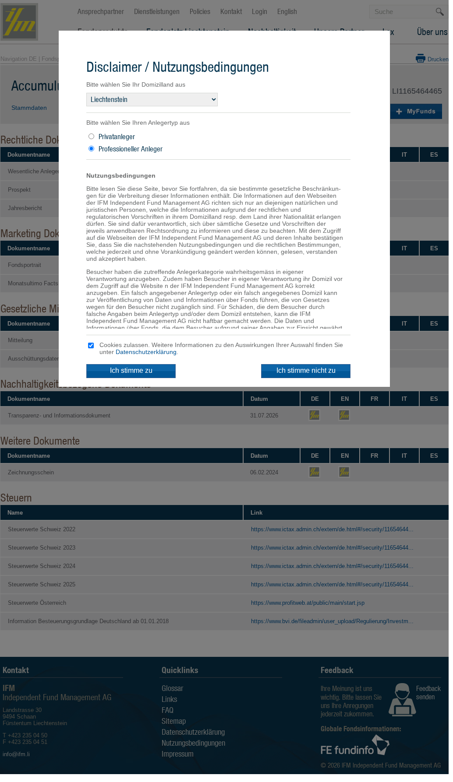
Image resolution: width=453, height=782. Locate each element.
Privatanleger (117, 136)
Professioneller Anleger (131, 148)
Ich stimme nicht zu (306, 370)
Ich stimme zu (131, 370)
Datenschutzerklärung (146, 351)
